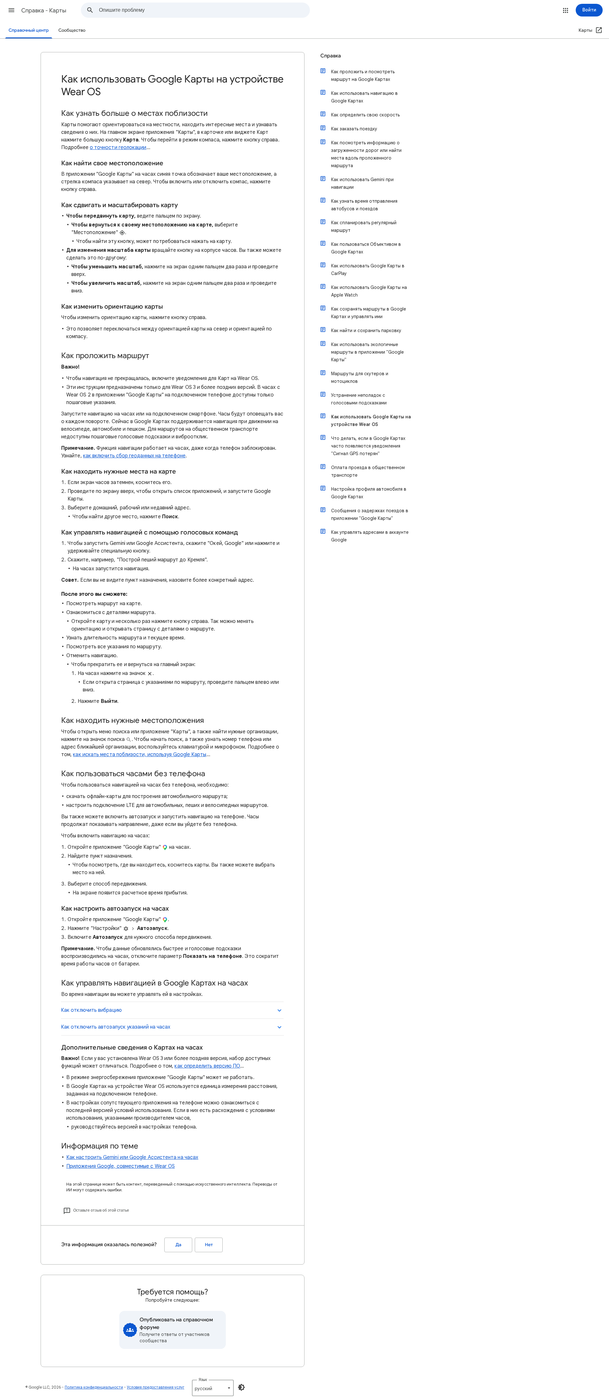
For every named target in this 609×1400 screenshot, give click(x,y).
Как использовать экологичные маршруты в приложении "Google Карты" (367, 352)
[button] (11, 10)
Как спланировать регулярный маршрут (363, 226)
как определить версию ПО (207, 1066)
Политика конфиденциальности (94, 1387)
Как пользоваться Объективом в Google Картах (366, 248)
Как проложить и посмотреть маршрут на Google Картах (363, 75)
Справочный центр (29, 30)
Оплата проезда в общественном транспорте (368, 471)
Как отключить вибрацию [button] (91, 1010)
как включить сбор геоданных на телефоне (134, 456)
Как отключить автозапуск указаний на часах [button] (115, 1027)
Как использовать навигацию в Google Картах (364, 97)
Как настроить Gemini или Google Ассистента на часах (132, 1157)
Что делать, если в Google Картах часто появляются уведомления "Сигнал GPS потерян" (368, 445)
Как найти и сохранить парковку (366, 330)
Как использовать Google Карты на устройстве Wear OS (371, 420)
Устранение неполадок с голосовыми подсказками (359, 399)
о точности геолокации (118, 147)
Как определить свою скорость (365, 115)
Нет (209, 1244)
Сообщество (71, 30)
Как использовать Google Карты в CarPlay (367, 269)
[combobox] (204, 10)
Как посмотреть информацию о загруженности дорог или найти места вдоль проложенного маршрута (366, 154)
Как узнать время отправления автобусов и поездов (364, 205)
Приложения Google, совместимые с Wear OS (120, 1166)
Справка (330, 56)
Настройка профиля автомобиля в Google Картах (368, 493)
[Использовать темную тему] (241, 1387)
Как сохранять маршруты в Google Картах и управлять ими (368, 312)
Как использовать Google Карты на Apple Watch (369, 291)
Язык (203, 1379)
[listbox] (213, 1388)
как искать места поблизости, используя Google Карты (139, 754)
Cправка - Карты (43, 10)
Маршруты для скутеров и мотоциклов (359, 377)
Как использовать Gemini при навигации (362, 183)
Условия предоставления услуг (155, 1387)
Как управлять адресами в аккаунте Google (370, 536)
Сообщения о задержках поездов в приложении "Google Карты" (369, 514)
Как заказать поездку (354, 129)
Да (178, 1244)
